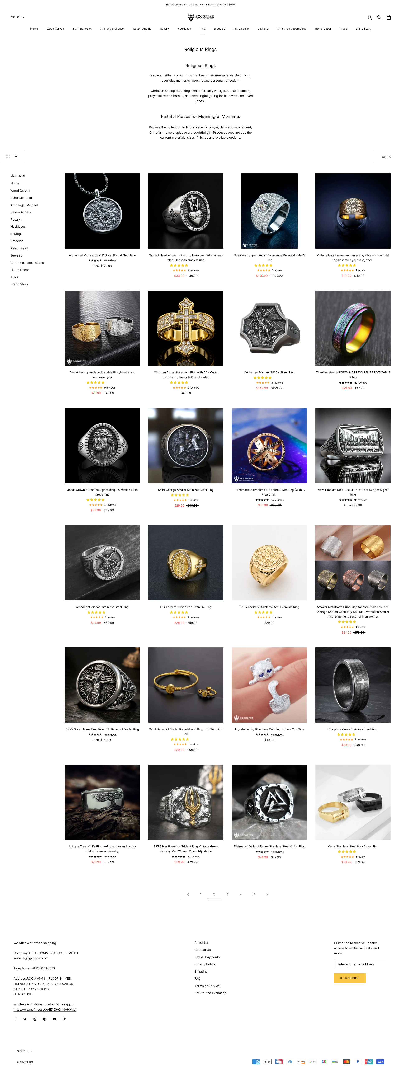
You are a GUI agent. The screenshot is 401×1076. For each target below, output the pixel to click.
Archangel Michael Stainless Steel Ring (102, 607)
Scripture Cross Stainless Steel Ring (353, 729)
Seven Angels (142, 28)
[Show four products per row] (15, 156)
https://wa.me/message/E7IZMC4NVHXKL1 (45, 1009)
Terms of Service (207, 986)
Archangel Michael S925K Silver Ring (269, 372)
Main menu (17, 175)
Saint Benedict (82, 28)
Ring (202, 28)
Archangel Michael (112, 28)
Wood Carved (55, 28)
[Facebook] (15, 1018)
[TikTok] (64, 1018)
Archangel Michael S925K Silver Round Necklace (102, 255)
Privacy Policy (204, 964)
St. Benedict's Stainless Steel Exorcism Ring (269, 607)
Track (343, 28)
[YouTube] (54, 1018)
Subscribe (350, 978)
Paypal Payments (207, 957)
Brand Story (363, 28)
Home (34, 28)
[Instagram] (34, 1018)
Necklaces (184, 28)
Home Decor (323, 28)
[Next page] (267, 894)
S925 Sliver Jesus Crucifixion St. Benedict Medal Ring (102, 729)
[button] (179, 265)
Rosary (164, 28)
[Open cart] (389, 17)
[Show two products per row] (8, 156)
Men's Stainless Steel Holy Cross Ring (352, 846)
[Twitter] (25, 1018)
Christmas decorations (291, 28)
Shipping (201, 971)
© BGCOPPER (25, 1062)
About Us (201, 943)
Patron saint (241, 28)
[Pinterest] (44, 1018)
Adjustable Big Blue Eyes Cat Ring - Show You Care (269, 729)
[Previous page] (187, 894)
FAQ (197, 979)
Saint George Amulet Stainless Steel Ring (186, 490)
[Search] (379, 17)
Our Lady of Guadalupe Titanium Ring (186, 607)
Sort (385, 156)
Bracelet (219, 28)
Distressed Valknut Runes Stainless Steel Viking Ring (269, 846)
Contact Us (202, 950)
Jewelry (263, 28)
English (15, 17)
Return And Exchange (210, 993)
